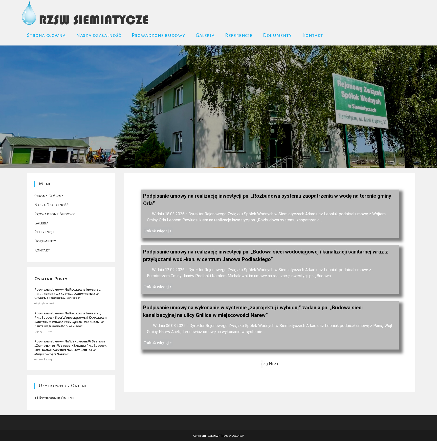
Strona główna (49, 196)
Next (273, 363)
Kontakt (42, 250)
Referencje (44, 232)
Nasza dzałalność (51, 205)
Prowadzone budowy (54, 214)
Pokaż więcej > (158, 231)
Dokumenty (45, 241)
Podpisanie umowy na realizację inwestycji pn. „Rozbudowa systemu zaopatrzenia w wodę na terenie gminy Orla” (68, 294)
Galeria (41, 223)
